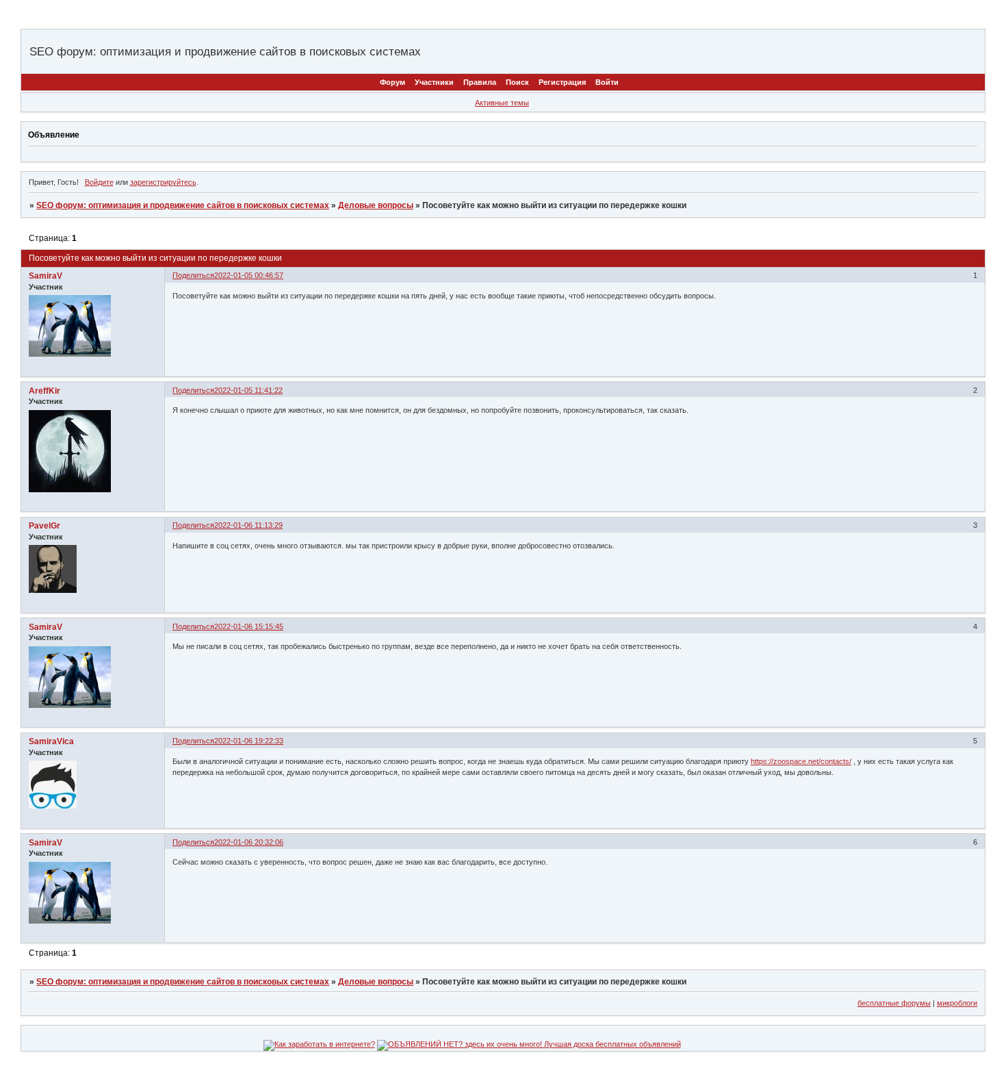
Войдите (99, 182)
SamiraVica (51, 741)
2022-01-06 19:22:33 (248, 741)
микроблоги (957, 1003)
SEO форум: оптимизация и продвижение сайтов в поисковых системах (182, 205)
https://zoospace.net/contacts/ (801, 761)
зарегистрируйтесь (163, 182)
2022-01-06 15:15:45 (248, 626)
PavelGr (44, 526)
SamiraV (45, 276)
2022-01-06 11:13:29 (248, 525)
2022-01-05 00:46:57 (248, 275)
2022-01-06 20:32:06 (248, 842)
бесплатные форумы (894, 1003)
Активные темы (502, 103)
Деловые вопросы (375, 205)
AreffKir (44, 391)
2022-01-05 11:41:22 (248, 390)
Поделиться (193, 275)
